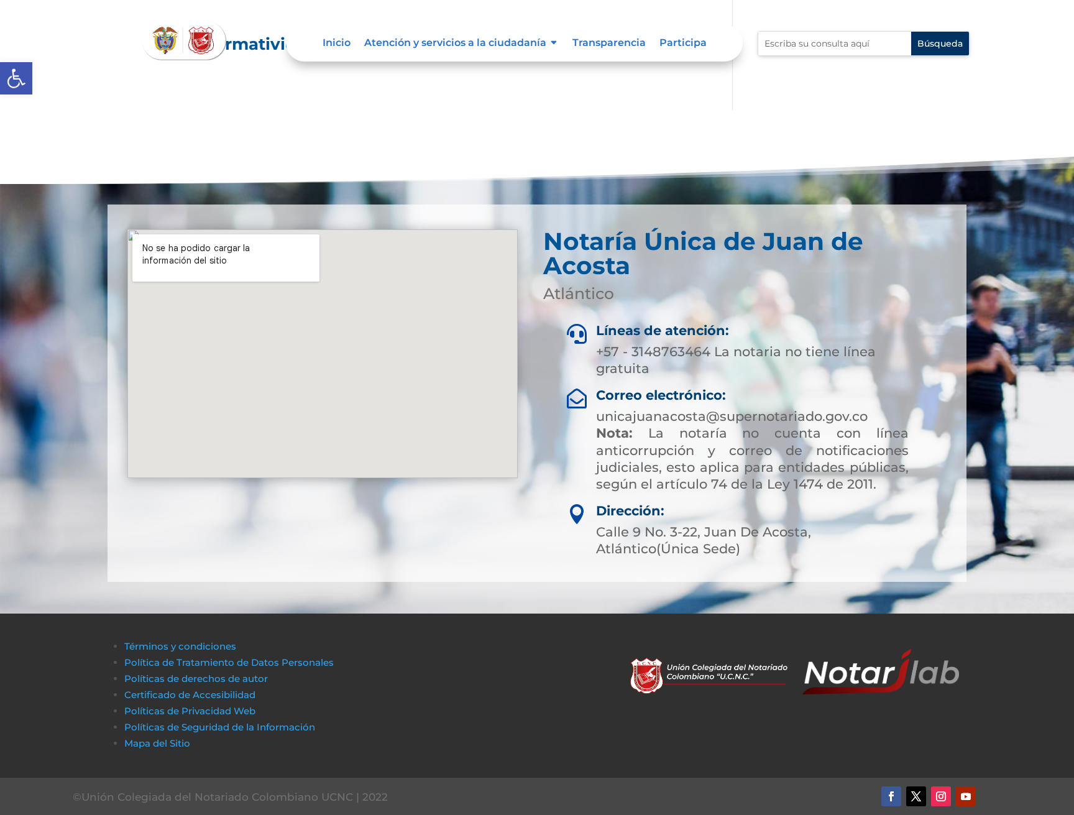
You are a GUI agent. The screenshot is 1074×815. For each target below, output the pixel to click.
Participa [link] (683, 43)
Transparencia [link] (609, 43)
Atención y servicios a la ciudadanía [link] (455, 43)
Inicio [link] (337, 43)
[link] (16, 78)
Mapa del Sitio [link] (158, 743)
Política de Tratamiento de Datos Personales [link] (229, 662)
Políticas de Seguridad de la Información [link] (219, 727)
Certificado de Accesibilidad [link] (189, 695)
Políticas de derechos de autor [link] (196, 678)
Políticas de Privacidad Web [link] (189, 711)
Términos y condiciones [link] (180, 646)
